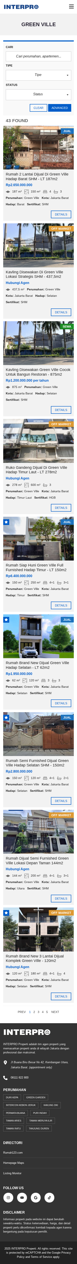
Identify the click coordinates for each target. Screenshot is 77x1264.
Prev (22, 1012)
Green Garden (35, 1097)
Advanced (60, 108)
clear (39, 108)
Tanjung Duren (39, 1128)
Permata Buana (15, 1113)
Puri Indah (40, 1113)
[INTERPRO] (19, 7)
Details (61, 214)
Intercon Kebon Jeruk (21, 1105)
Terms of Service (41, 1256)
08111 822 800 (19, 1077)
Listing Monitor (12, 1173)
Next (55, 1012)
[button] (38, 75)
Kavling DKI (51, 1105)
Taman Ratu (13, 1128)
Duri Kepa (12, 1097)
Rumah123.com (13, 1152)
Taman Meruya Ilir (40, 1120)
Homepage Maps (13, 1162)
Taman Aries (13, 1120)
